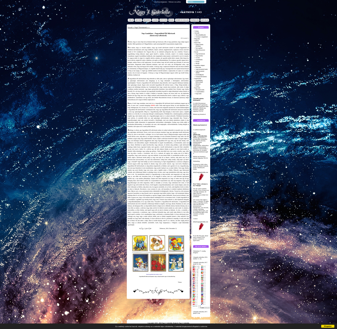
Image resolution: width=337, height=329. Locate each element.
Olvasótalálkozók (201, 35)
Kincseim (198, 67)
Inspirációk (195, 20)
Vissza (180, 282)
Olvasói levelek (200, 90)
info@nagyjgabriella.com (200, 172)
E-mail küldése (200, 91)
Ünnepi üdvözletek (201, 76)
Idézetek (198, 84)
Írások (171, 20)
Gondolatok (199, 59)
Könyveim (163, 20)
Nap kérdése (199, 56)
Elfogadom (328, 326)
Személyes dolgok (182, 20)
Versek (198, 57)
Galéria (155, 20)
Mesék (197, 63)
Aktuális (138, 20)
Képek (197, 86)
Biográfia (147, 20)
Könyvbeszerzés (200, 50)
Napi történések (140, 27)
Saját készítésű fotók (202, 69)
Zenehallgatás (200, 74)
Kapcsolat (204, 20)
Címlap (130, 20)
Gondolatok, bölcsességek (199, 81)
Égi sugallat (199, 48)
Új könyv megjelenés (202, 37)
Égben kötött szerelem (199, 45)
